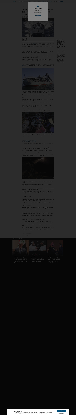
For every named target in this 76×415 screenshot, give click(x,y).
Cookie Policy (45, 413)
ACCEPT (61, 410)
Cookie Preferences (61, 413)
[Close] (68, 412)
